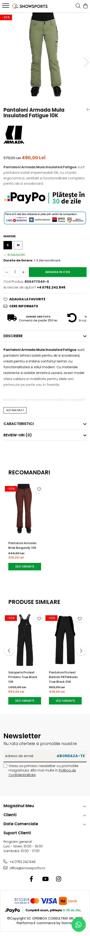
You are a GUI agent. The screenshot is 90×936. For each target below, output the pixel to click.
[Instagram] (59, 879)
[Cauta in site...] (78, 6)
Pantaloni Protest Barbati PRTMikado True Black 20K (63, 677)
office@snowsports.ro (27, 868)
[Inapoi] (86, 109)
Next (86, 62)
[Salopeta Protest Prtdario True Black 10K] (25, 640)
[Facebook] (31, 879)
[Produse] (6, 6)
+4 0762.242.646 (22, 862)
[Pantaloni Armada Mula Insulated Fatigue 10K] (45, 57)
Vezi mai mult (15, 410)
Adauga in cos (57, 272)
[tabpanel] (45, 57)
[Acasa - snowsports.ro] (30, 6)
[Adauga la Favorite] (39, 489)
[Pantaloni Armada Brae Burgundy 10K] (25, 510)
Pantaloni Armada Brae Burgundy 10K (22, 545)
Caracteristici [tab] (18, 423)
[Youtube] (45, 879)
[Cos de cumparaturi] (85, 6)
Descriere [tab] (13, 336)
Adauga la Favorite (27, 299)
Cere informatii (23, 306)
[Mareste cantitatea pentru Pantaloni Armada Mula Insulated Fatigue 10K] (23, 272)
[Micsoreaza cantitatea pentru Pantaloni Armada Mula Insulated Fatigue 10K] (6, 272)
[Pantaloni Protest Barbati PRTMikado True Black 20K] (65, 640)
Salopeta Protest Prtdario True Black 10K (22, 677)
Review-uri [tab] (17, 435)
